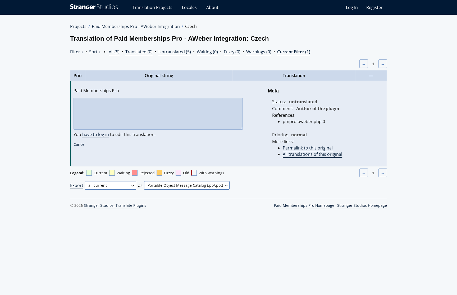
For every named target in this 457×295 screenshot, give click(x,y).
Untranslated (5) (174, 52)
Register (374, 7)
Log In (352, 7)
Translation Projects (152, 7)
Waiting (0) (207, 52)
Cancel (79, 144)
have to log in (95, 134)
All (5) (114, 52)
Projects (78, 26)
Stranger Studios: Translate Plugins (115, 205)
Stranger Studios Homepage (362, 205)
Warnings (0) (258, 52)
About (212, 7)
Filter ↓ (76, 52)
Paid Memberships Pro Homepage (304, 205)
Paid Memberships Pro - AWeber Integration (136, 26)
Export (76, 185)
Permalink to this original (308, 148)
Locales (189, 7)
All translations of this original (312, 154)
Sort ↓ (95, 52)
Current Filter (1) (293, 52)
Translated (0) (139, 52)
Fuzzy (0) (232, 52)
